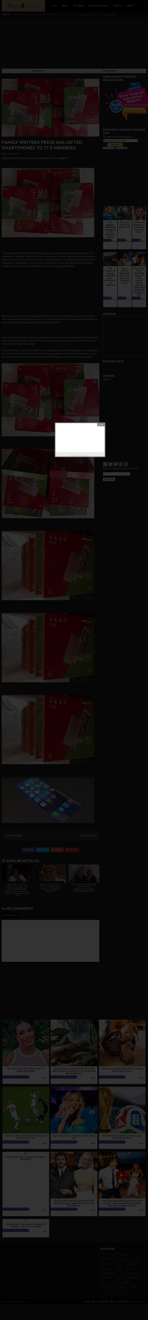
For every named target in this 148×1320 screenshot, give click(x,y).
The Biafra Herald (83, 456)
